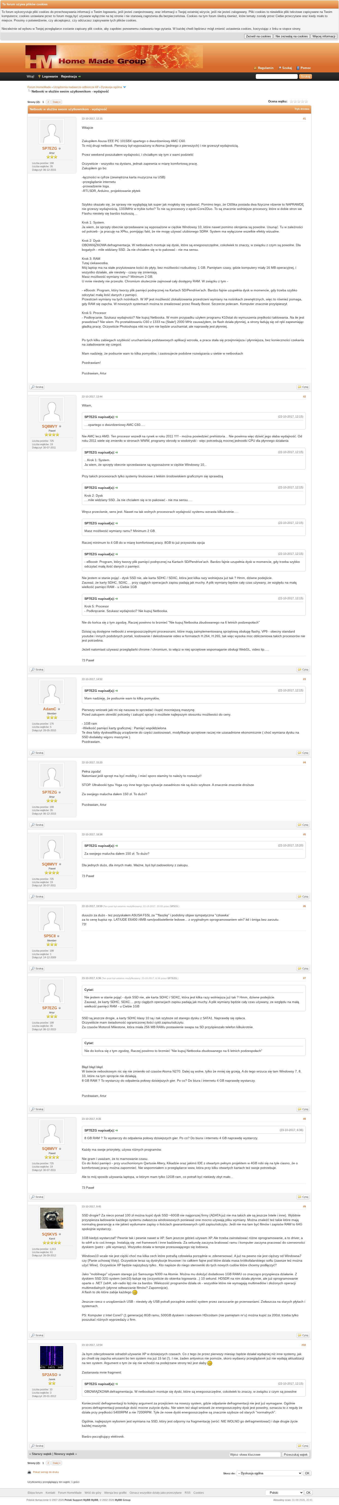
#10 (304, 1345)
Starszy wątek (41, 1454)
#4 (304, 762)
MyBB (94, 1500)
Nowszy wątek (64, 1454)
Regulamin (266, 68)
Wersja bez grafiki (115, 1492)
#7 (304, 978)
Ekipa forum (35, 1492)
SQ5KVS (49, 1234)
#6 (304, 906)
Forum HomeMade (39, 87)
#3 (304, 679)
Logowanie (50, 76)
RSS (187, 1492)
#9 (304, 1206)
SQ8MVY (49, 426)
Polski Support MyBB (77, 1500)
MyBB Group (123, 1500)
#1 (304, 118)
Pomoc (306, 68)
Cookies (198, 1492)
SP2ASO (49, 1375)
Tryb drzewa (301, 109)
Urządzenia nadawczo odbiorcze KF (76, 87)
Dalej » (56, 102)
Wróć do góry (93, 1492)
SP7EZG (49, 148)
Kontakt (50, 1492)
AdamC (49, 709)
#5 (304, 834)
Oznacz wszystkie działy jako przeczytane (156, 1492)
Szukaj (287, 68)
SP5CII (50, 936)
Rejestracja (69, 76)
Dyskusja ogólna (111, 87)
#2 (304, 396)
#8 (304, 1118)
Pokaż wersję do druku (46, 1472)
